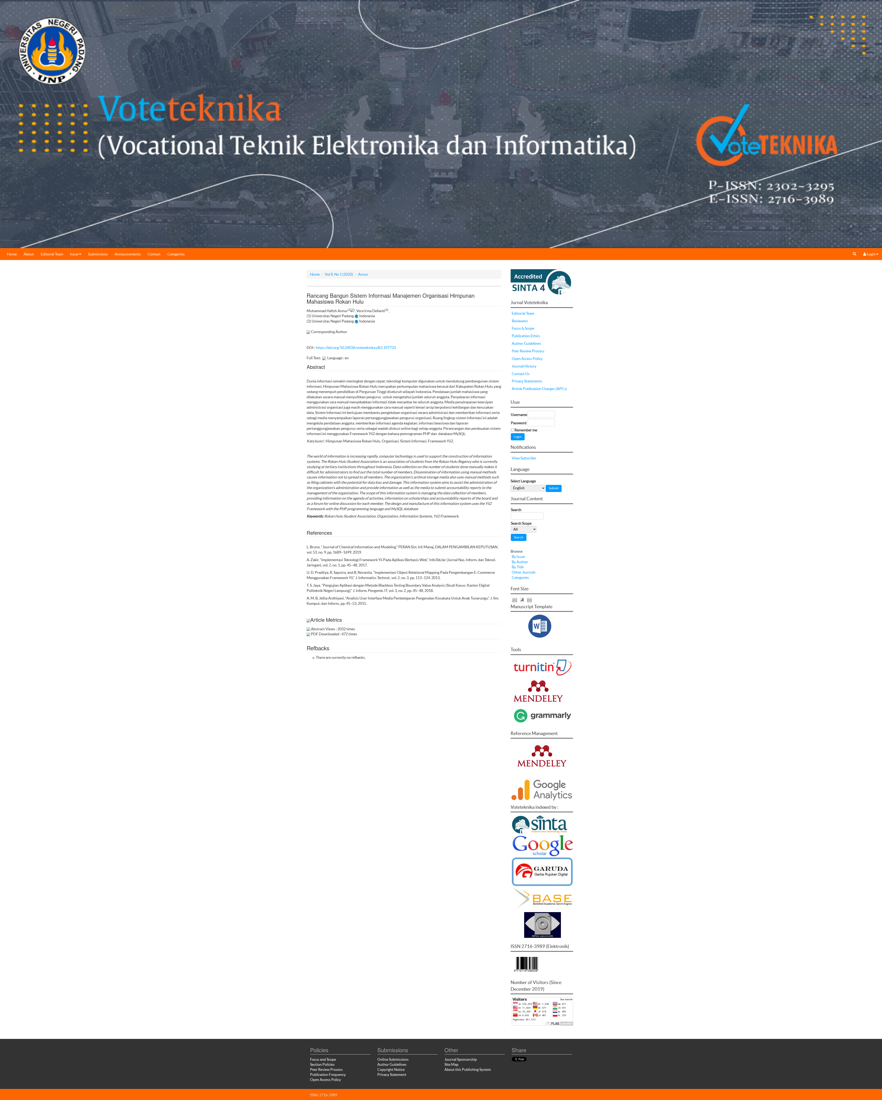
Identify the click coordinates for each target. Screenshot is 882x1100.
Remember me (525, 430)
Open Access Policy (527, 358)
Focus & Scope (523, 328)
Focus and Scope (323, 1059)
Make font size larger (529, 599)
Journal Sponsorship (460, 1059)
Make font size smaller (514, 599)
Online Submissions (393, 1059)
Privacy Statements (527, 381)
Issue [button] (74, 254)
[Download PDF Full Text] (324, 358)
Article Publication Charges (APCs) (539, 389)
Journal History (524, 366)
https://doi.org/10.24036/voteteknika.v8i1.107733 (356, 347)
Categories (176, 254)
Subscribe (528, 458)
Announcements (128, 254)
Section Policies (322, 1064)
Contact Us (521, 374)
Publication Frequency (328, 1074)
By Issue (518, 556)
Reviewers (520, 321)
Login (871, 254)
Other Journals (524, 572)
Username (519, 415)
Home (12, 254)
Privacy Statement (391, 1074)
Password (518, 423)
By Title (518, 567)
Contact (154, 254)
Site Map (451, 1064)
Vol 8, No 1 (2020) (339, 274)
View (516, 458)
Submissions (98, 254)
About (29, 254)
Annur (363, 274)
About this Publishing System (467, 1069)
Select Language (523, 481)
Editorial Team (52, 254)
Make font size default (522, 599)
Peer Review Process (528, 351)
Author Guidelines (526, 343)
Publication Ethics (526, 336)
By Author (520, 562)
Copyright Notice (391, 1069)
